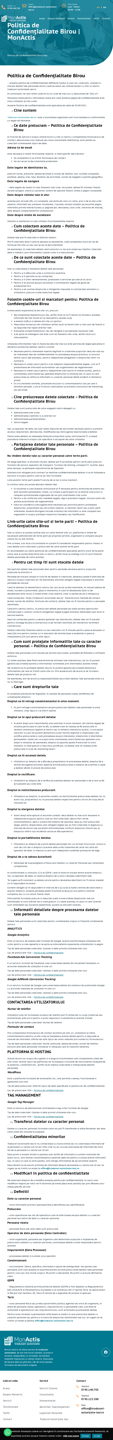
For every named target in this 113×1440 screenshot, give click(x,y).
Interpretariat (47, 1400)
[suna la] (3, 7)
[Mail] (77, 1405)
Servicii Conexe (48, 1388)
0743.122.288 (90, 1399)
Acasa (42, 18)
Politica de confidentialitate (48, 952)
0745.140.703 (13, 8)
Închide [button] (85, 1436)
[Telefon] (77, 1386)
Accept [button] (97, 1436)
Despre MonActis (56, 18)
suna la (11, 6)
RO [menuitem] (98, 7)
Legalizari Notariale (51, 1413)
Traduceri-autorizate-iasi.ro (21, 117)
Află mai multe (71, 1435)
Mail (83, 1405)
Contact (106, 18)
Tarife (96, 18)
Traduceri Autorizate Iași (54, 1419)
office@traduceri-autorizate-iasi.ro (60, 1168)
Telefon (85, 1386)
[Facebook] (106, 1352)
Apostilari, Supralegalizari (55, 1406)
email (31, 4)
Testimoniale (83, 18)
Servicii (70, 18)
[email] (24, 6)
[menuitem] (98, 7)
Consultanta (47, 1394)
